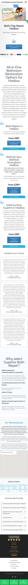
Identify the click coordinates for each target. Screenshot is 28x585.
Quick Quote (14, 582)
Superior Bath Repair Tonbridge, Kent (20, 488)
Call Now (5, 582)
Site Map (14, 568)
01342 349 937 (15, 560)
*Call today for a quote (14, 143)
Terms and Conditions (14, 566)
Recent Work (23, 582)
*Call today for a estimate (14, 240)
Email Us (14, 564)
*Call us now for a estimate (14, 190)
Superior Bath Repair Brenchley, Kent (25, 488)
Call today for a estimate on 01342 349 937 (14, 46)
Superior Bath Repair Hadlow (14, 562)
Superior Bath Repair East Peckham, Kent (9, 488)
